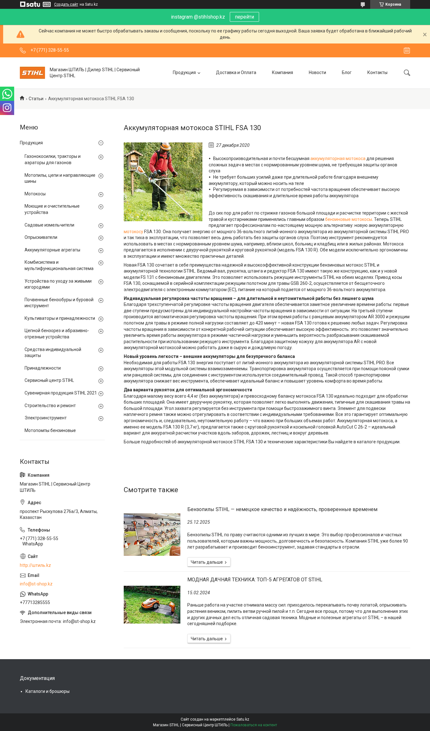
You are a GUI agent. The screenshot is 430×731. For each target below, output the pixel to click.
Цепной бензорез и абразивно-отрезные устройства (57, 333)
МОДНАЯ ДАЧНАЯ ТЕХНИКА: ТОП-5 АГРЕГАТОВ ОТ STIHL (254, 580)
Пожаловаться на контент (253, 725)
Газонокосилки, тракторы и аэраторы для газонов (53, 159)
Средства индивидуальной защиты (53, 352)
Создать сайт (66, 4)
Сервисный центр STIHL (49, 380)
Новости (317, 72)
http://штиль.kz (35, 565)
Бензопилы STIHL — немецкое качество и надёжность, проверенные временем (282, 509)
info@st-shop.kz (36, 583)
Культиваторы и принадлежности (60, 318)
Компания (282, 72)
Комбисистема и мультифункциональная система (59, 265)
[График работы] (407, 50)
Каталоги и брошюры (47, 691)
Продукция (184, 72)
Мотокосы (35, 193)
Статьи (36, 98)
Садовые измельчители (49, 224)
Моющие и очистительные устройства (52, 209)
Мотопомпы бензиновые (50, 430)
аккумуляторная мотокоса (337, 158)
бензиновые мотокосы (348, 219)
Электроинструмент (46, 417)
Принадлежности (43, 368)
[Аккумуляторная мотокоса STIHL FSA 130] (163, 181)
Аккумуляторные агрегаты (52, 249)
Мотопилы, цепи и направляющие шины (60, 178)
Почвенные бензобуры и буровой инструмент (59, 302)
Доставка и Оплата (236, 72)
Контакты (377, 72)
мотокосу (133, 231)
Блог (347, 72)
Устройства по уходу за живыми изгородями (58, 284)
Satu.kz (242, 719)
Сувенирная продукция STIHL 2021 (61, 392)
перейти (244, 17)
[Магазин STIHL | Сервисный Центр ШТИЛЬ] (32, 72)
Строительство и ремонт (50, 405)
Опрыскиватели (41, 237)
